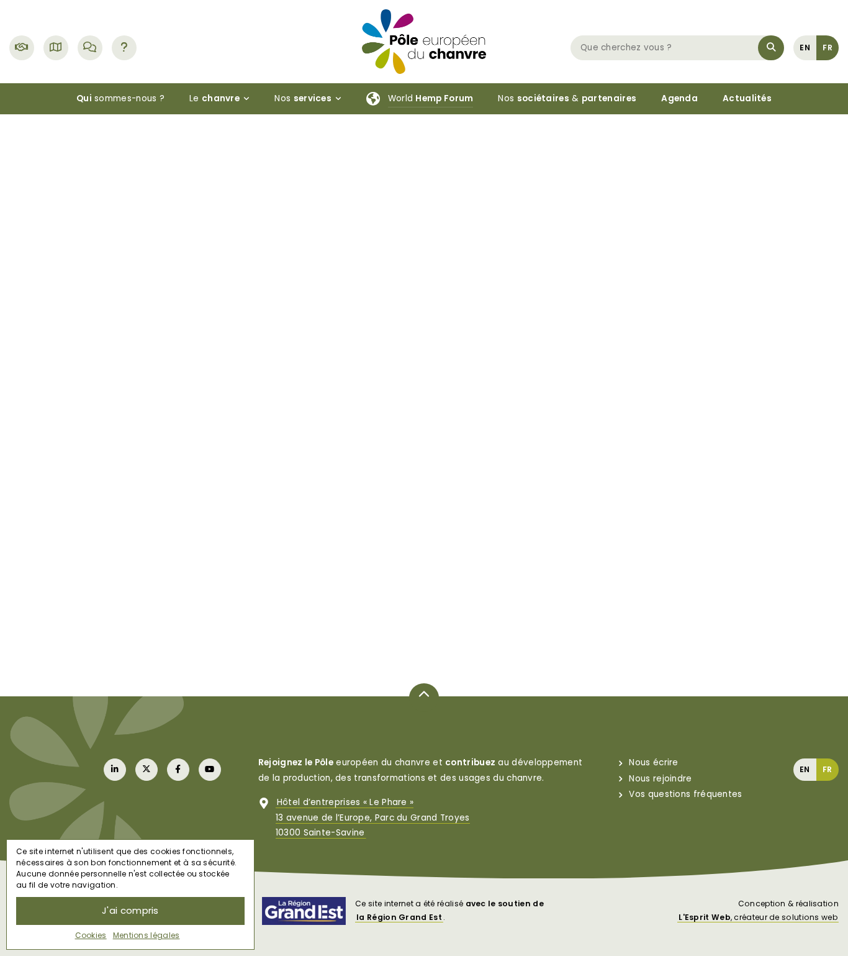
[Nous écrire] (90, 47)
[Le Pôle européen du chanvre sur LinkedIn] (115, 769)
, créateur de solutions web (758, 917)
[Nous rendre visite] (55, 47)
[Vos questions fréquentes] (124, 47)
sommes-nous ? (120, 98)
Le (214, 98)
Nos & (567, 98)
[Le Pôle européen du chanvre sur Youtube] (210, 769)
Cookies (91, 935)
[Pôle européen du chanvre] (424, 41)
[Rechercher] (771, 47)
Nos (303, 98)
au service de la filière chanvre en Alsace (411, 463)
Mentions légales (146, 935)
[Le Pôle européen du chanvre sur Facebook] (178, 769)
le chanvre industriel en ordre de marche (168, 427)
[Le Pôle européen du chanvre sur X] (146, 769)
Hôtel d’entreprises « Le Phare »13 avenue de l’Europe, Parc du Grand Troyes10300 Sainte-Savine (373, 817)
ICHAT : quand (640, 470)
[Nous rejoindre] (21, 47)
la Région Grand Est (399, 917)
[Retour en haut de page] (424, 697)
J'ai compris (130, 910)
